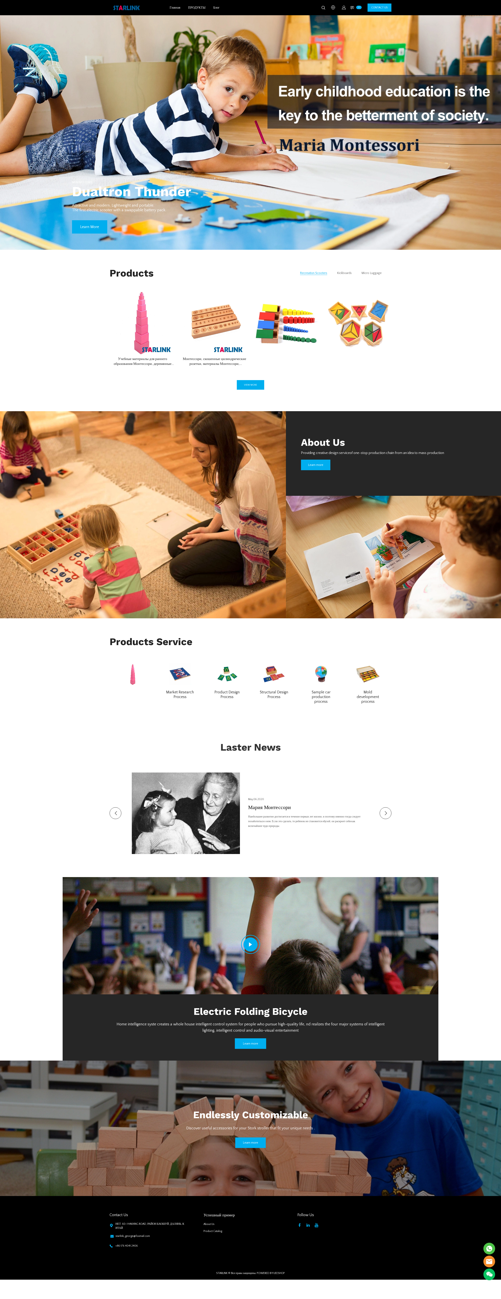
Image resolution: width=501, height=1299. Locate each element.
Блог (216, 7)
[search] (323, 8)
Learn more (315, 465)
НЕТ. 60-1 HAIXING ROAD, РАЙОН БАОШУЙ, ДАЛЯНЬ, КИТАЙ (149, 1226)
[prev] (115, 813)
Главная (175, 7)
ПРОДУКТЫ (196, 7)
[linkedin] (309, 1225)
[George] (489, 1248)
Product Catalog (213, 1231)
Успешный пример (219, 1215)
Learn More (89, 227)
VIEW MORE (250, 385)
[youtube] (317, 1225)
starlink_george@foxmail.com (132, 1236)
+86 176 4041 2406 (126, 1245)
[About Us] (143, 514)
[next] (385, 813)
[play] (250, 944)
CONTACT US (379, 7)
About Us (209, 1224)
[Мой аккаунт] (343, 7)
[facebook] (300, 1225)
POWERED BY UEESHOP (271, 1273)
